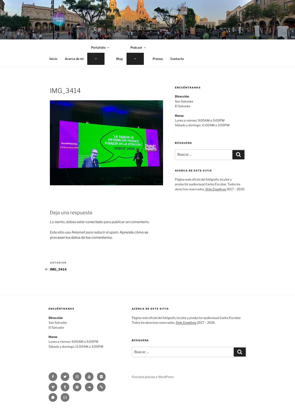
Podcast (136, 47)
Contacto (177, 59)
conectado (94, 222)
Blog (119, 59)
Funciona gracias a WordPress (153, 377)
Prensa (158, 59)
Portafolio (98, 47)
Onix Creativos (215, 189)
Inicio (53, 59)
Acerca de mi (74, 59)
